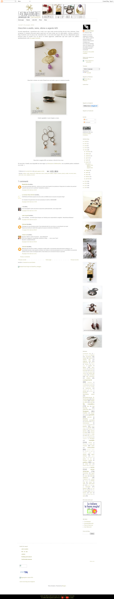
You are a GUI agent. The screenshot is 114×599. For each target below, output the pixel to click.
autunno (87, 364)
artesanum (85, 362)
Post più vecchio (75, 259)
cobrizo (23, 554)
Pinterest (85, 465)
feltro (91, 402)
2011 (85, 185)
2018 (85, 141)
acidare (24, 173)
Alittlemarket (57, 163)
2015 (85, 147)
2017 (85, 143)
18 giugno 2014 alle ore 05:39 (29, 241)
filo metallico (50, 173)
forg (92, 409)
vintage (84, 494)
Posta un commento (25, 256)
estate (91, 389)
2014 (85, 149)
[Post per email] (47, 171)
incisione (59, 173)
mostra (90, 444)
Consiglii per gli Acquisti (88, 383)
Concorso (89, 382)
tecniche (33, 174)
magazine (85, 438)
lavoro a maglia (90, 434)
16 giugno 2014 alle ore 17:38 (29, 201)
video (91, 492)
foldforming (85, 409)
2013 (85, 181)
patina (85, 462)
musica (85, 445)
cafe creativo (24, 549)
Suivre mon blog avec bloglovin (27, 581)
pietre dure (21, 174)
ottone (74, 173)
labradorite (90, 429)
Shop (45, 20)
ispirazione (90, 424)
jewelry (63, 173)
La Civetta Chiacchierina (28, 194)
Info (92, 421)
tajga (93, 485)
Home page (21, 20)
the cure (92, 488)
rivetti (91, 476)
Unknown (24, 224)
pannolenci (90, 457)
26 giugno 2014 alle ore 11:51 (29, 253)
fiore (88, 406)
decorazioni (90, 385)
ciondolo (92, 375)
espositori (85, 389)
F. (22, 206)
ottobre (87, 153)
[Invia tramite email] (50, 171)
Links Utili (34, 20)
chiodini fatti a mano (39, 173)
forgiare (55, 173)
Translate (88, 72)
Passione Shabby (87, 460)
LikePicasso (92, 435)
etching (46, 173)
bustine (91, 370)
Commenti (87, 122)
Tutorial (28, 20)
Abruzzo (92, 355)
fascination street (88, 394)
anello (28, 173)
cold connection (90, 376)
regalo (92, 473)
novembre (88, 151)
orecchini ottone (87, 452)
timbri (93, 489)
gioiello (91, 415)
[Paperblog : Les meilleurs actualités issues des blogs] (24, 573)
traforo (85, 491)
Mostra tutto (92, 561)
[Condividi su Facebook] (56, 171)
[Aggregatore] (26, 577)
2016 (85, 145)
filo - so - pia (24, 551)
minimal (90, 442)
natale (92, 445)
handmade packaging (88, 420)
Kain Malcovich (88, 527)
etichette (91, 391)
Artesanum (51, 163)
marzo (87, 174)
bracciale (85, 370)
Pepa (93, 462)
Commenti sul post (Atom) (29, 262)
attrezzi (92, 362)
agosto (87, 158)
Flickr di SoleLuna (88, 525)
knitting (84, 429)
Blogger (64, 586)
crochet (84, 385)
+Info (67, 597)
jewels (89, 427)
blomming (91, 368)
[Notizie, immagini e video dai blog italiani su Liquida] (23, 567)
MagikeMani (25, 184)
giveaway (85, 418)
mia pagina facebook (35, 38)
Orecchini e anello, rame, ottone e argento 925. (89, 165)
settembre (88, 155)
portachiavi (86, 467)
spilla (84, 483)
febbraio (88, 176)
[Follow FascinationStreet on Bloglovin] (90, 106)
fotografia (85, 413)
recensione (85, 473)
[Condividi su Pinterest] (57, 171)
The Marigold (87, 521)
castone (84, 373)
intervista (84, 424)
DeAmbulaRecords (88, 523)
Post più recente (22, 259)
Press (40, 20)
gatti (86, 415)
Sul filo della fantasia (26, 559)
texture (85, 488)
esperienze (88, 388)
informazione (86, 423)
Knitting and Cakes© (26, 556)
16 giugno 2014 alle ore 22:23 (29, 219)
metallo (66, 173)
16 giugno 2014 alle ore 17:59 (29, 210)
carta (84, 371)
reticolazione (91, 474)
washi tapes (90, 494)
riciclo (86, 476)
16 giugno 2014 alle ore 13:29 (29, 190)
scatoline (86, 480)
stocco (88, 485)
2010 (85, 187)
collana (88, 378)
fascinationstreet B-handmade (88, 398)
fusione (92, 413)
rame (25, 174)
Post (86, 119)
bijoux (84, 367)
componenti (87, 380)
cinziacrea (24, 234)
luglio (87, 160)
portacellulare (91, 465)
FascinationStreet (89, 31)
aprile (87, 172)
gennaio (88, 178)
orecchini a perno (90, 449)
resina (86, 474)
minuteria (85, 444)
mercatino (92, 438)
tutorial (84, 492)
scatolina (92, 479)
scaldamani (85, 479)
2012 (85, 183)
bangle (90, 365)
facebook (85, 392)
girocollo (89, 417)
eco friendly (91, 386)
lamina (85, 431)
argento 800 (86, 359)
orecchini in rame (89, 451)
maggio (88, 170)
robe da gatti (25, 215)
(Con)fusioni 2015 (87, 353)
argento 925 (32, 173)
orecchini (71, 173)
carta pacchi (90, 371)
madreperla (90, 437)
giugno (87, 162)
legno (86, 435)
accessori (88, 356)
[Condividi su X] (54, 171)
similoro (90, 482)
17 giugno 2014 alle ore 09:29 (29, 230)
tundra (91, 491)
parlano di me (87, 458)
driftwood (85, 386)
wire (84, 496)
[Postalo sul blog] (52, 171)
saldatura (29, 174)
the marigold (87, 489)
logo (85, 437)
